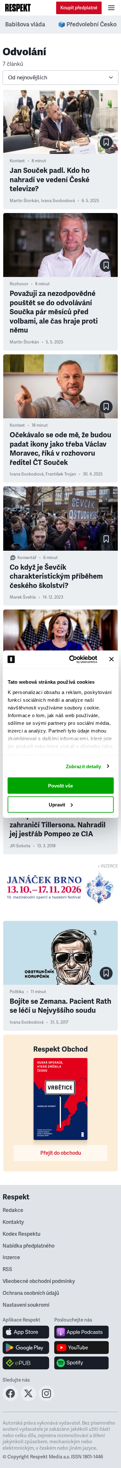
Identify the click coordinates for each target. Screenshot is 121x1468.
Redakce (13, 1210)
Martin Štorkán (24, 200)
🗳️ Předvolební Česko (87, 24)
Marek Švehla (23, 597)
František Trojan (60, 474)
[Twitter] (28, 1399)
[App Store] (26, 1332)
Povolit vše (60, 785)
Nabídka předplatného (29, 1246)
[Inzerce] (60, 887)
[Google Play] (26, 1347)
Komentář (26, 557)
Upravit (57, 804)
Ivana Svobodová (58, 200)
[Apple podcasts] (81, 1332)
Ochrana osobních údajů (31, 1293)
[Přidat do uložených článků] (106, 142)
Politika (17, 991)
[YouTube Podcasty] (81, 1347)
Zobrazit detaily (83, 766)
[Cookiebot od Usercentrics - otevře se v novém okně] (72, 659)
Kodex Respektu (21, 1234)
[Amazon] (26, 1363)
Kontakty (13, 1222)
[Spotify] (81, 1363)
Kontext (17, 161)
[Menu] (111, 7)
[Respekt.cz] (18, 8)
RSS (7, 1269)
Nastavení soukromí (26, 1305)
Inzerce (11, 1257)
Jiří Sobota (20, 846)
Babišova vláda (25, 24)
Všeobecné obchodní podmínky (39, 1281)
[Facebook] (10, 1399)
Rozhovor (19, 284)
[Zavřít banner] (111, 659)
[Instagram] (46, 1399)
